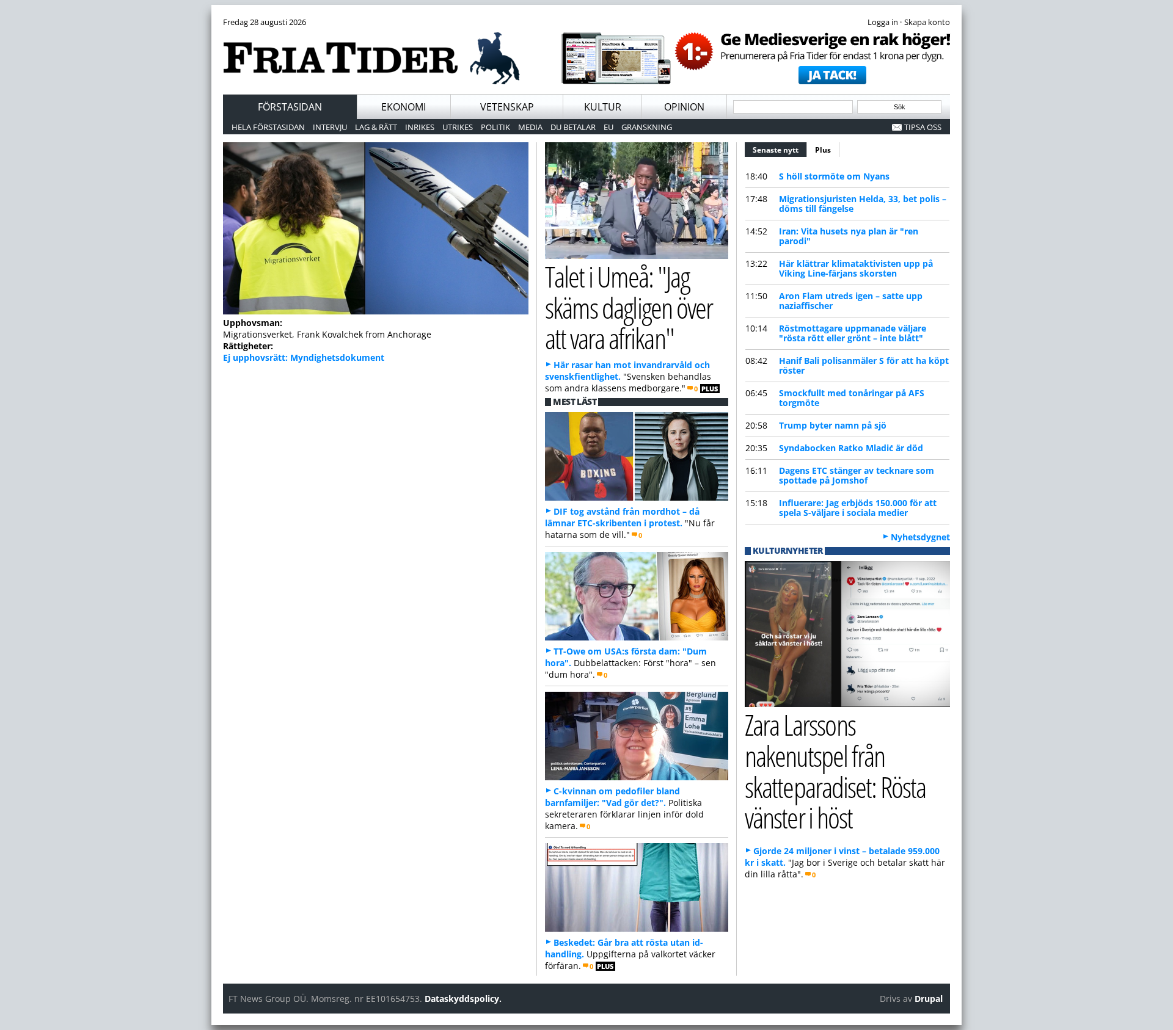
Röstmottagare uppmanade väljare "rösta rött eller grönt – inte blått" (852, 333)
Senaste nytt (780, 149)
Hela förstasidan (268, 126)
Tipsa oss (922, 126)
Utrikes (457, 126)
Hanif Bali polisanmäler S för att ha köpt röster (864, 365)
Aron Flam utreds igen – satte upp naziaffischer (851, 300)
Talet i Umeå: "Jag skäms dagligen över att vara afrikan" (628, 307)
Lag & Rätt (376, 126)
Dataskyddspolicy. (463, 998)
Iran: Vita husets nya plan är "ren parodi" (848, 236)
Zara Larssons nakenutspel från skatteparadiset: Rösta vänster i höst (835, 771)
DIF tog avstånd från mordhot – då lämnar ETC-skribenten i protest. (622, 517)
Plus (823, 149)
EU (608, 126)
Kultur (602, 107)
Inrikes (419, 126)
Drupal (929, 998)
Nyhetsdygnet (920, 537)
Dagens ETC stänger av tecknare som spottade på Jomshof (856, 475)
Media (530, 126)
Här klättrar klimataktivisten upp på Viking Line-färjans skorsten (856, 268)
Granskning (646, 126)
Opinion (684, 107)
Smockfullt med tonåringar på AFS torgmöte (851, 397)
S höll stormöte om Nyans (834, 176)
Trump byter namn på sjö (832, 425)
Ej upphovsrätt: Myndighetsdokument (303, 357)
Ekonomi (403, 107)
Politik (495, 126)
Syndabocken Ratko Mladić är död (851, 448)
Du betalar (573, 126)
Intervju (330, 126)
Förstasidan (290, 107)
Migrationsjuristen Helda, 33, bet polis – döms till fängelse (862, 203)
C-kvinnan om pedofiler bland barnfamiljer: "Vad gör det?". (612, 796)
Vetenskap (507, 107)
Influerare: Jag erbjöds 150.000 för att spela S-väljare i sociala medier (858, 507)
